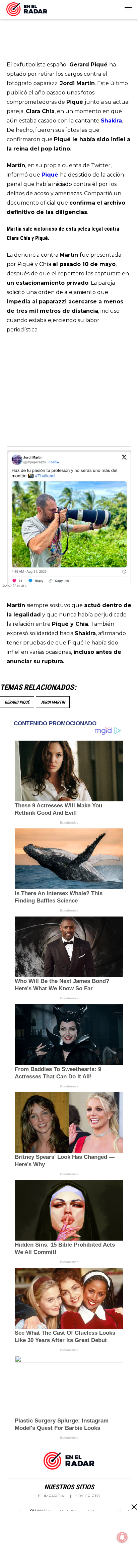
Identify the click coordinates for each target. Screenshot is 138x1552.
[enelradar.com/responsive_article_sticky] (134, 1507)
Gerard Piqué (17, 702)
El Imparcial (52, 1496)
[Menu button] (128, 9)
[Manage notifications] (122, 1537)
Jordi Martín (53, 702)
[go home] (26, 8)
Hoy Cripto (87, 1496)
